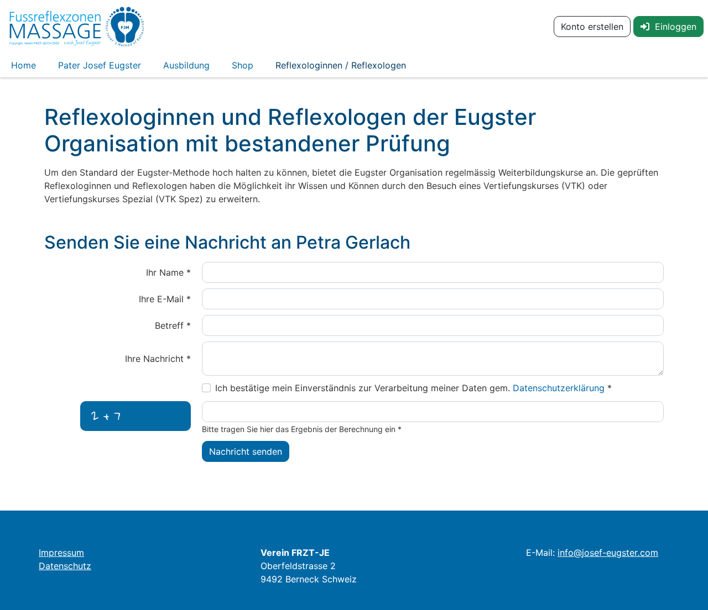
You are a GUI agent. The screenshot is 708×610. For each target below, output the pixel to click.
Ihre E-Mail (165, 298)
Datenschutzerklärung (560, 387)
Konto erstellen (592, 26)
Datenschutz (65, 565)
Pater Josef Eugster (99, 65)
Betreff (173, 325)
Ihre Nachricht (158, 358)
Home (23, 65)
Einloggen (672, 26)
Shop (242, 65)
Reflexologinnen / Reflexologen (340, 65)
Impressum (61, 552)
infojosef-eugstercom (608, 552)
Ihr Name (168, 272)
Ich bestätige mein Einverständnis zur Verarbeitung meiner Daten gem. (413, 387)
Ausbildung (186, 65)
